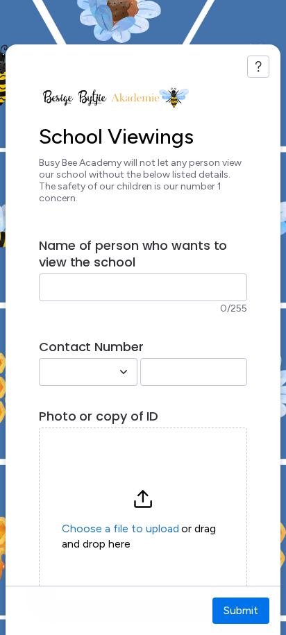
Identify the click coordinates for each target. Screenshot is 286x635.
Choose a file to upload (120, 528)
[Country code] (123, 372)
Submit (241, 610)
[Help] (258, 67)
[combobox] (73, 372)
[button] (143, 519)
